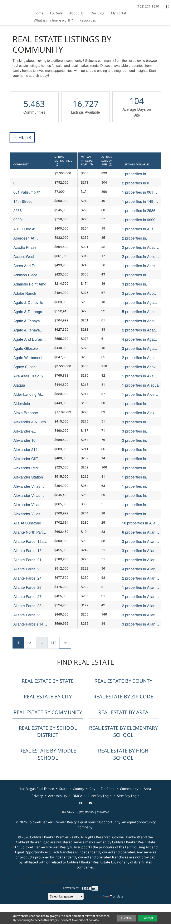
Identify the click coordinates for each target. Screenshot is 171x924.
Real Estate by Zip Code (123, 696)
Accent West (23, 256)
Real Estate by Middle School (47, 754)
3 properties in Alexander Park (134, 468)
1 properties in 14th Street (138, 201)
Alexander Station (28, 477)
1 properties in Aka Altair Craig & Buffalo (139, 376)
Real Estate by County (123, 680)
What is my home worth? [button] (53, 20)
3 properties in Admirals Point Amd (138, 284)
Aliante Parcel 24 (27, 578)
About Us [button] (76, 13)
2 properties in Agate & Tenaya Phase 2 (139, 330)
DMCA (77, 795)
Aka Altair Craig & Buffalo (28, 376)
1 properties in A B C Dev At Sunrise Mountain (139, 229)
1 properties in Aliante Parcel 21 (140, 559)
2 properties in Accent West (140, 256)
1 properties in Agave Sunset (140, 366)
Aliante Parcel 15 (27, 550)
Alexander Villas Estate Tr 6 (26, 514)
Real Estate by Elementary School (123, 731)
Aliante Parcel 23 (27, 568)
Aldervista (21, 403)
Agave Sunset (25, 366)
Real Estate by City (48, 696)
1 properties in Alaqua (140, 385)
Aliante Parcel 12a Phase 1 (28, 541)
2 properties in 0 (135, 182)
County (78, 788)
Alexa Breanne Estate (25, 412)
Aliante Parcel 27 (27, 596)
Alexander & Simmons (23, 431)
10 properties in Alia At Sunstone (138, 523)
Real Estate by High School (123, 754)
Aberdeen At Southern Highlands (29, 238)
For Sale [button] (56, 13)
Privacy (37, 795)
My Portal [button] (118, 13)
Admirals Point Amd (29, 284)
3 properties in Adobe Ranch (140, 293)
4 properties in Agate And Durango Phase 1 (140, 339)
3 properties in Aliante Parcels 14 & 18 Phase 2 (140, 624)
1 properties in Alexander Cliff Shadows (134, 458)
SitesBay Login (128, 795)
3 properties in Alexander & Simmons (140, 431)
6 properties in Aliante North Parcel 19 (140, 532)
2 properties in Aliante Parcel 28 (140, 605)
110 (53, 642)
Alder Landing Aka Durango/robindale (28, 394)
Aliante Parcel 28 (27, 605)
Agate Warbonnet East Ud (27, 357)
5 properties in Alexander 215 (134, 449)
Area (147, 788)
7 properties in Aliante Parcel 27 (140, 596)
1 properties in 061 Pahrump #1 (137, 192)
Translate (116, 896)
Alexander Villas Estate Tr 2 (26, 495)
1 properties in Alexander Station (137, 477)
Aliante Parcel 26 (27, 587)
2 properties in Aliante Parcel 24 (140, 578)
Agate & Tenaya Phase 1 (26, 321)
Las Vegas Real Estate (37, 788)
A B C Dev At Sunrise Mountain (28, 229)
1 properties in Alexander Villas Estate (135, 486)
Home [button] (38, 13)
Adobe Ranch (24, 293)
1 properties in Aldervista (134, 403)
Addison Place (25, 274)
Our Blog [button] (97, 13)
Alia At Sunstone (27, 522)
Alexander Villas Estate (26, 486)
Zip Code (107, 788)
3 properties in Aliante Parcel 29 (140, 615)
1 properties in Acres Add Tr (139, 265)
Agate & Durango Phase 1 (27, 311)
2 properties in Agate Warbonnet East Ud (139, 357)
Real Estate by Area (123, 712)
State (63, 788)
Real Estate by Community (48, 712)
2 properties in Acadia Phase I (140, 247)
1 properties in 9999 (138, 219)
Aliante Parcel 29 (27, 614)
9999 (17, 219)
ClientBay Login (100, 795)
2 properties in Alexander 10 (134, 440)
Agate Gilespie (25, 348)
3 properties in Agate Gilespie (139, 348)
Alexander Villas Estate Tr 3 (26, 504)
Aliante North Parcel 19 (30, 532)
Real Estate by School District (48, 731)
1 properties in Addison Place (134, 275)
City (92, 788)
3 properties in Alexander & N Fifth (138, 422)
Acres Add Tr (24, 265)
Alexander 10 (24, 440)
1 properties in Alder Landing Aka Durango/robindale (139, 394)
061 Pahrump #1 (27, 192)
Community (129, 788)
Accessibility (57, 795)
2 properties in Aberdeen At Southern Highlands (140, 238)
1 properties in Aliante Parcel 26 (140, 587)
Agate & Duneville (28, 302)
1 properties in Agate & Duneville (139, 302)
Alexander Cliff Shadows (25, 458)
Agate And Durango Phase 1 (29, 339)
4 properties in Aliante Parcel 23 (140, 569)
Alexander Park (26, 467)
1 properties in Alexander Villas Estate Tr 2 (135, 495)
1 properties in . (135, 173)
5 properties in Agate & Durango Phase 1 (139, 311)
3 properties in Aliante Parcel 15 (140, 550)
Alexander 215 (25, 449)
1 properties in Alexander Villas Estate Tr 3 (135, 504)
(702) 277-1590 (148, 6)
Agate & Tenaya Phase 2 (26, 330)
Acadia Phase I (26, 247)
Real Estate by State (48, 680)
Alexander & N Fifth (29, 421)
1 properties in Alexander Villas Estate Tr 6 (135, 514)
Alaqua (19, 385)
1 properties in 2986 (138, 210)
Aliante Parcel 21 (27, 559)
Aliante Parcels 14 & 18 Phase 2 (30, 624)
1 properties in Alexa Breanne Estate (139, 412)
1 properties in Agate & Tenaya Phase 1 (139, 321)
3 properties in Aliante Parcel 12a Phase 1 (140, 541)
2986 (17, 210)
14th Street (22, 201)
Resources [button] (87, 20)
